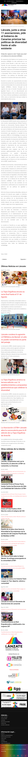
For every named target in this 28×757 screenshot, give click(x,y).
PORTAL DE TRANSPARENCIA (6, 735)
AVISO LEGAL (3, 738)
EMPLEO (2, 733)
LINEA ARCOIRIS (4, 717)
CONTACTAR (14, 2)
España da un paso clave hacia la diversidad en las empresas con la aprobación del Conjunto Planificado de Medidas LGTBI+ (13, 543)
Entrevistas (21, 26)
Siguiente (23, 259)
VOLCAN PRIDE (4, 718)
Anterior (5, 259)
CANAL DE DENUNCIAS (5, 743)
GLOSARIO (3, 720)
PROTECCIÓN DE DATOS (5, 737)
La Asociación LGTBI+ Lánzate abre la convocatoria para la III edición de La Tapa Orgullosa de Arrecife (14, 431)
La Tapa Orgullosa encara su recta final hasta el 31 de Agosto (13, 294)
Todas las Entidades (14, 669)
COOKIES (3, 740)
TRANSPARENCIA (19, 1)
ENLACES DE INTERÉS (5, 721)
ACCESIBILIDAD (4, 741)
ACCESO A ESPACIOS (5, 725)
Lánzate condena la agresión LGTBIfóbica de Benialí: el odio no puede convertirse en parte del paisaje (14, 338)
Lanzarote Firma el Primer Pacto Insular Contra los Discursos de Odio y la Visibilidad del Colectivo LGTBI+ (14, 496)
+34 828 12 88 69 (10, 1)
